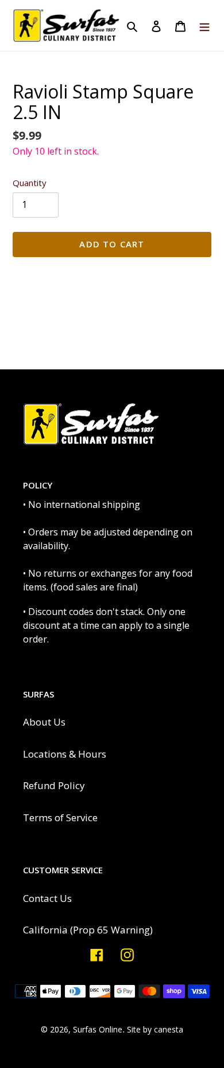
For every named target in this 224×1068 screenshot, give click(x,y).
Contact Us (47, 898)
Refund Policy (54, 785)
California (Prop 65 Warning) (88, 929)
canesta (168, 1029)
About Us (44, 721)
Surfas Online (97, 1029)
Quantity (30, 182)
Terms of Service (60, 817)
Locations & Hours (64, 753)
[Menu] (204, 26)
